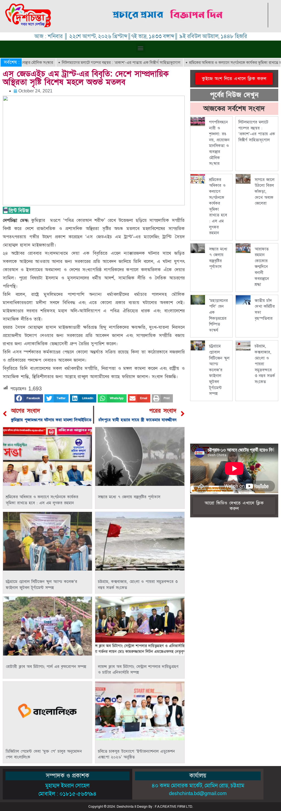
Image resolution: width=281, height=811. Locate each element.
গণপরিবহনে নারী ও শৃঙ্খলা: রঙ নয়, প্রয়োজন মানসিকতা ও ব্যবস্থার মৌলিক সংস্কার (219, 142)
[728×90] (168, 26)
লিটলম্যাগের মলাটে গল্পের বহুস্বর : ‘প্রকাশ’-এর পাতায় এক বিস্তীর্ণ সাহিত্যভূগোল (102, 62)
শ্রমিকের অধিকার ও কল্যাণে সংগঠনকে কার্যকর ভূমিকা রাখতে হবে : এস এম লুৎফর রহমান (42, 500)
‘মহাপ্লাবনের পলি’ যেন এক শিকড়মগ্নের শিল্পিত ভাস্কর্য (218, 315)
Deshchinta (125, 806)
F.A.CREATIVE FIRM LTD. (174, 806)
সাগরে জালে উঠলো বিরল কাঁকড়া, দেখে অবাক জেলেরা (264, 191)
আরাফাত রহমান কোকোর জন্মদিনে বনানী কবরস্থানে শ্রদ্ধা (262, 267)
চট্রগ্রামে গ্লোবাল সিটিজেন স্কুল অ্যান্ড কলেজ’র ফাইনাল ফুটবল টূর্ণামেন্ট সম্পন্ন (41, 585)
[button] (140, 47)
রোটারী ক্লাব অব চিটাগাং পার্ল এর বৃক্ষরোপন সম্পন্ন (46, 667)
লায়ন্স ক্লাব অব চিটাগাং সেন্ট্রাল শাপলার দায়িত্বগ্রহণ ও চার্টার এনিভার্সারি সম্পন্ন (138, 670)
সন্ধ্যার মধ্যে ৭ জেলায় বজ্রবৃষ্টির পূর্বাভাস (129, 497)
